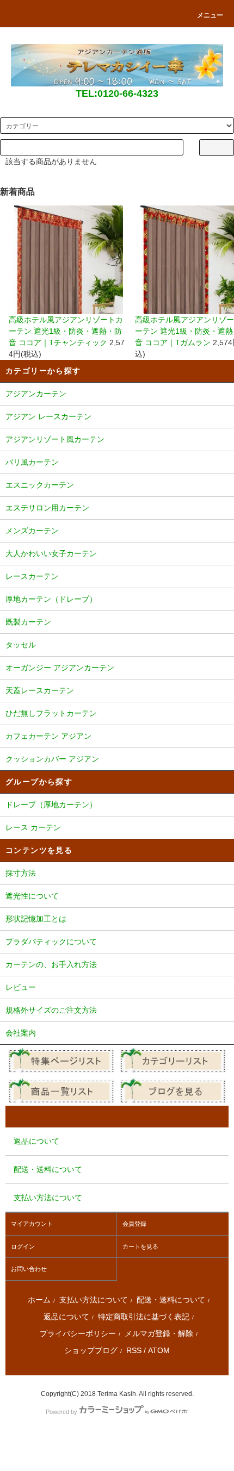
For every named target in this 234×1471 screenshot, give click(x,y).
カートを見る (140, 1246)
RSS (133, 1350)
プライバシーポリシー (78, 1333)
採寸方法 (20, 873)
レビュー (20, 987)
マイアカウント (32, 1223)
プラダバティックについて (51, 941)
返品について (66, 1316)
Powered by (61, 1411)
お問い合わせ (29, 1269)
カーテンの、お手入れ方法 (51, 964)
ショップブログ (91, 1350)
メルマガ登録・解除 (159, 1333)
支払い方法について (93, 1299)
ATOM (159, 1350)
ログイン (23, 1246)
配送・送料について (171, 1299)
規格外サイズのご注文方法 (51, 1010)
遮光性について (32, 896)
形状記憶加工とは (35, 918)
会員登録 (134, 1223)
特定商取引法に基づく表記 (143, 1316)
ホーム (39, 1299)
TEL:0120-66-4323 (117, 93)
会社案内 (20, 1033)
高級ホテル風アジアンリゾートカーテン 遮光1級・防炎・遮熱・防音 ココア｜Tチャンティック (66, 331)
